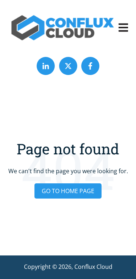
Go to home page (68, 191)
